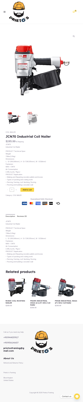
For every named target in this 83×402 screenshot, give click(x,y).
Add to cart (27, 190)
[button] (79, 12)
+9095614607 (11, 342)
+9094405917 (11, 337)
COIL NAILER (11, 132)
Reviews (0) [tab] (22, 216)
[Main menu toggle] (4, 12)
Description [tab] (10, 216)
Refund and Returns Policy (13, 363)
